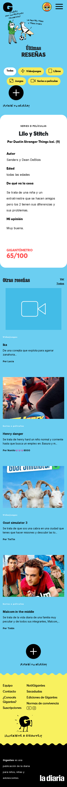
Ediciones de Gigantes (42, 697)
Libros (57, 71)
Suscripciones (12, 707)
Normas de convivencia (43, 703)
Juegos (18, 81)
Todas (10, 70)
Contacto (9, 691)
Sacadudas (34, 691)
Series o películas (47, 81)
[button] (47, 7)
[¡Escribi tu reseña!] (16, 96)
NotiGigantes (36, 685)
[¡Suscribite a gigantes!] (23, 726)
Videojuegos (33, 71)
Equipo (8, 685)
